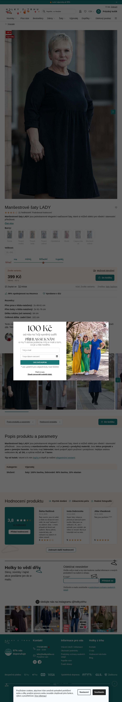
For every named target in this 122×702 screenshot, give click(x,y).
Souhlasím (99, 692)
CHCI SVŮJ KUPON (40, 362)
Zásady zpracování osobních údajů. (40, 374)
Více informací (40, 696)
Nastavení (84, 692)
